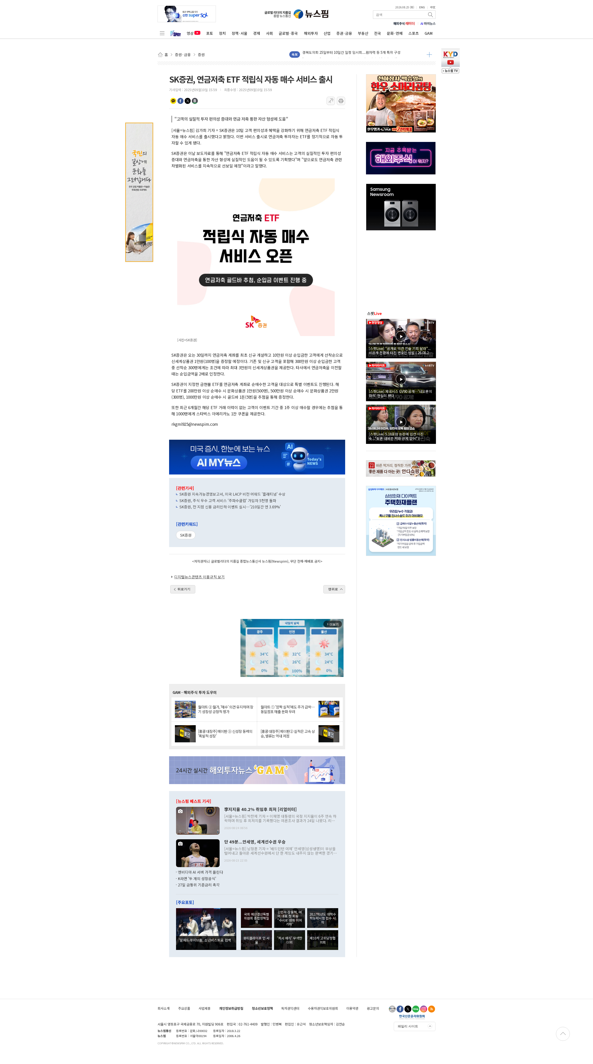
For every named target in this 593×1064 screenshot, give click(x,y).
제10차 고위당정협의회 (322, 940)
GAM (429, 33)
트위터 (188, 101)
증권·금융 (344, 33)
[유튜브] (392, 1009)
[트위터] (407, 1009)
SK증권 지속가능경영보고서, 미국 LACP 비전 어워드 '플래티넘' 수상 (232, 494)
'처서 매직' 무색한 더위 (289, 940)
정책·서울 (239, 33)
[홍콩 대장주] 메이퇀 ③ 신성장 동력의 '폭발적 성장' (225, 733)
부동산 (363, 33)
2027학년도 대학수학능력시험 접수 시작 (322, 918)
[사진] (198, 820)
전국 (377, 33)
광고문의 (373, 1008)
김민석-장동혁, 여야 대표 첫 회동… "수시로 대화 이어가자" (289, 918)
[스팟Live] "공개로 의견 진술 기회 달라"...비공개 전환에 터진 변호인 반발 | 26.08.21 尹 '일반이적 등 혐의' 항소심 (400, 350)
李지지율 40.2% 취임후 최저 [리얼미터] (260, 809)
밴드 (195, 101)
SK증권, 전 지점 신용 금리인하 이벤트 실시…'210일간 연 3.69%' (230, 506)
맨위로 (333, 589)
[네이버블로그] (415, 1009)
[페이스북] (400, 1009)
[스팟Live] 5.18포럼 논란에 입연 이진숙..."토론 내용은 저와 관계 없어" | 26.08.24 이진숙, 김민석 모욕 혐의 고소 (397, 436)
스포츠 (413, 33)
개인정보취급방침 (231, 1008)
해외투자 (311, 33)
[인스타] (423, 1009)
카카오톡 (173, 101)
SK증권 (186, 535)
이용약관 (352, 1008)
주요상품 (184, 1008)
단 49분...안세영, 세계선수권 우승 (255, 841)
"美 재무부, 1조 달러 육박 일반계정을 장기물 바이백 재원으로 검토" (351, 54)
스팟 (374, 313)
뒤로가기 (183, 589)
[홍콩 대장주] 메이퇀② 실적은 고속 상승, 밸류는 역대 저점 (288, 733)
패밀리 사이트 (408, 1026)
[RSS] (431, 1009)
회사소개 (164, 1008)
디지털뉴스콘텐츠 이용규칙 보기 (199, 577)
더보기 (429, 54)
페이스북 (180, 101)
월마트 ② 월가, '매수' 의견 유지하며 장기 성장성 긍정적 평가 (225, 709)
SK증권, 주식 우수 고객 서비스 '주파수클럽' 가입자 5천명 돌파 (227, 500)
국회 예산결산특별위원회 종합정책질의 (256, 918)
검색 (430, 14)
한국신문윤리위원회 (412, 1016)
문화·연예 (395, 33)
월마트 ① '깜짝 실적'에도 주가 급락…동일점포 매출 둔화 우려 (288, 709)
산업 (327, 33)
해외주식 (404, 23)
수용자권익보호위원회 (323, 1008)
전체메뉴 (162, 33)
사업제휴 (205, 1008)
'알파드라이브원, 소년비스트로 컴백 (205, 940)
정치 (222, 33)
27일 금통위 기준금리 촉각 (199, 884)
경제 (256, 33)
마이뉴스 (428, 23)
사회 (269, 33)
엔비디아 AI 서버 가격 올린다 (200, 872)
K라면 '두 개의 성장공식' (197, 878)
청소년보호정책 (262, 1008)
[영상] (401, 338)
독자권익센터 (290, 1008)
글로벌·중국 (288, 33)
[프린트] (341, 101)
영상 (190, 33)
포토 (209, 33)
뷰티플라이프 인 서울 (256, 940)
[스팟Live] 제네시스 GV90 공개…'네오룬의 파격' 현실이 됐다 (400, 393)
